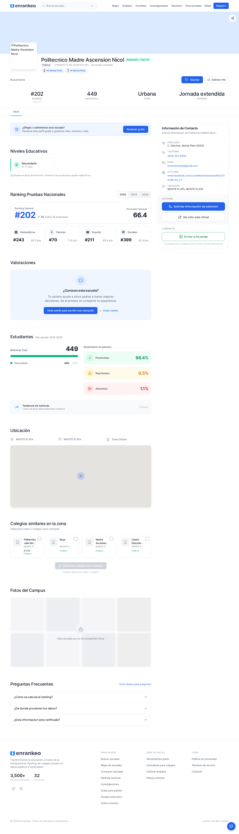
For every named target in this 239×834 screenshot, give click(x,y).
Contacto (197, 771)
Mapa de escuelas (111, 765)
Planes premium (155, 777)
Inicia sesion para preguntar (135, 684)
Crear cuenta (110, 310)
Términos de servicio (203, 765)
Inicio (16, 111)
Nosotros (176, 5)
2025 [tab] (134, 194)
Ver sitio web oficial (196, 217)
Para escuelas (193, 5)
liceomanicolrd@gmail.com (182, 165)
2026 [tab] (123, 194)
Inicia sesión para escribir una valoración (70, 310)
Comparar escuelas (112, 771)
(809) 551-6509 (176, 155)
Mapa (115, 5)
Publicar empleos (156, 771)
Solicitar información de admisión (196, 206)
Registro (221, 5)
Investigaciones (159, 5)
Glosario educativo (111, 796)
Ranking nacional (110, 777)
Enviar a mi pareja (196, 236)
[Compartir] (232, 18)
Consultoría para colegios (160, 765)
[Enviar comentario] (231, 826)
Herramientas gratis (157, 758)
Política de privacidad (204, 758)
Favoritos (141, 5)
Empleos (127, 5)
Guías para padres (111, 790)
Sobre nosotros (109, 803)
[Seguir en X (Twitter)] (21, 788)
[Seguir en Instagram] (13, 788)
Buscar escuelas (110, 758)
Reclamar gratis (136, 129)
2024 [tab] (145, 194)
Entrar (208, 5)
